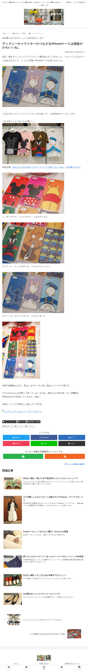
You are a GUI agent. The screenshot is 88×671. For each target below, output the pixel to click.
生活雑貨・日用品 (34, 421)
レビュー (22, 421)
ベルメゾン (30, 426)
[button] (81, 375)
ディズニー (20, 426)
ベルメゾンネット (10, 421)
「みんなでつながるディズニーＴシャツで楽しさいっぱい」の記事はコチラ (46, 167)
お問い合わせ (44, 664)
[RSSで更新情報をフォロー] (65, 456)
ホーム (16, 664)
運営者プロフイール (72, 664)
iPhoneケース (9, 426)
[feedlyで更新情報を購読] (23, 456)
